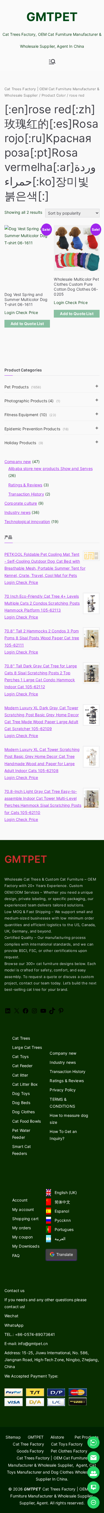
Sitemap (13, 1437)
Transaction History (26, 494)
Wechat (11, 1315)
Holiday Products (23, 442)
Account (19, 1200)
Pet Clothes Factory (69, 1451)
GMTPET (52, 16)
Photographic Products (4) (32, 400)
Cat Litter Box (25, 1084)
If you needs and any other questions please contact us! (45, 1303)
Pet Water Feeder (21, 1134)
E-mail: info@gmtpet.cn (26, 1343)
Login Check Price (21, 312)
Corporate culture (20, 503)
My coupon (22, 1237)
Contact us (14, 1290)
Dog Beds (21, 1102)
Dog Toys (21, 1093)
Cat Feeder (22, 1065)
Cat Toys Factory (67, 1444)
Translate (64, 1254)
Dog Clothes (23, 1111)
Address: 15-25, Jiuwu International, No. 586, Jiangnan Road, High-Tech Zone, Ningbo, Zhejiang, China (51, 1359)
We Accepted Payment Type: (31, 1376)
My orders (21, 1227)
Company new (17, 461)
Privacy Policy (63, 1089)
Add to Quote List (27, 323)
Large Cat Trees (27, 1047)
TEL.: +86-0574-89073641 (29, 1334)
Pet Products (22, 386)
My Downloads (25, 1246)
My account (23, 1209)
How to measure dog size (69, 1119)
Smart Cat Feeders (21, 1150)
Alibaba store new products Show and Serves (50, 468)
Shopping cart (25, 1218)
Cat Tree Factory (28, 1444)
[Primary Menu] (52, 62)
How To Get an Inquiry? (63, 1135)
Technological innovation (27, 521)
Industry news (17, 512)
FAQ (16, 1255)
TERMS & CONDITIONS (62, 1103)
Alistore (57, 1437)
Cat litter (20, 1075)
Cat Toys (20, 1056)
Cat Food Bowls (26, 1121)
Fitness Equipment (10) (30, 414)
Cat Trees (21, 1038)
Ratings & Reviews (25, 484)
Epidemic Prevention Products (36, 428)
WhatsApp (14, 1325)
